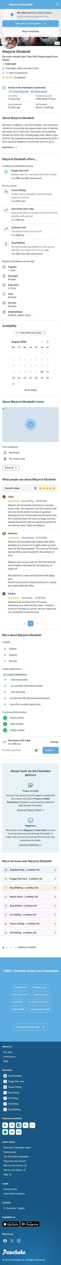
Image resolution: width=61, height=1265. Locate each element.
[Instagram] (19, 1241)
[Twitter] (12, 1241)
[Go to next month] (47, 342)
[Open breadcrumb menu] (11, 947)
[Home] (3, 947)
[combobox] (30, 333)
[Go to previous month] (42, 342)
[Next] (37, 623)
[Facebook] (5, 1241)
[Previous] (24, 623)
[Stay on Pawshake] (36, 750)
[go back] (3, 4)
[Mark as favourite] (57, 4)
